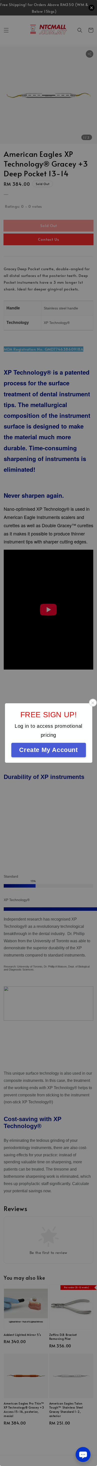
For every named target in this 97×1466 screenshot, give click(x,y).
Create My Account (48, 749)
